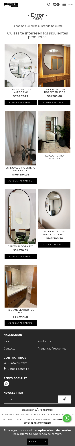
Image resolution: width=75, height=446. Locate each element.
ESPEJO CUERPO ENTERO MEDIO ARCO (20, 169)
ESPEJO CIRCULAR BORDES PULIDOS (54, 90)
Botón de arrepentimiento (37, 423)
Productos (44, 341)
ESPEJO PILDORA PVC (20, 246)
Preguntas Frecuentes (52, 348)
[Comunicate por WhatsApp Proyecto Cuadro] (67, 418)
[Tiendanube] (38, 411)
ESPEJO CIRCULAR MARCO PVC (20, 90)
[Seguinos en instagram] (6, 383)
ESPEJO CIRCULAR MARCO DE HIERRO (54, 233)
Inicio (7, 341)
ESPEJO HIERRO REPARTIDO (54, 157)
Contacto (9, 348)
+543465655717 (17, 363)
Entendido (37, 441)
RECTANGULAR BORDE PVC (20, 311)
